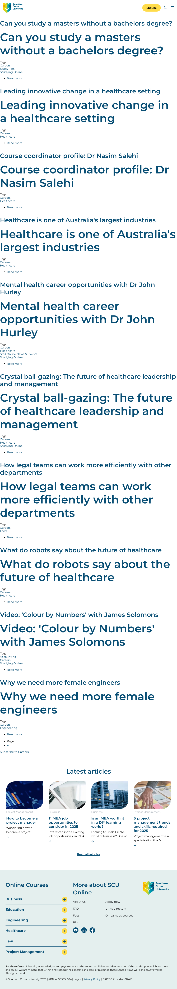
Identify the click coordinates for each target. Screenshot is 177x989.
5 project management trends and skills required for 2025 (152, 824)
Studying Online (11, 72)
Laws (3, 531)
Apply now (112, 901)
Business (54, 811)
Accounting (8, 656)
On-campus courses (119, 915)
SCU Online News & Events (18, 354)
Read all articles (88, 854)
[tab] (36, 899)
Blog (76, 922)
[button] (151, 8)
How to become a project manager (22, 820)
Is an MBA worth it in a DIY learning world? (107, 822)
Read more (14, 78)
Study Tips (7, 68)
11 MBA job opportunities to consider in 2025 (63, 822)
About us (79, 901)
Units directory (115, 908)
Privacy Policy (92, 979)
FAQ (76, 908)
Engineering (8, 728)
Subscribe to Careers (14, 752)
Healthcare (7, 136)
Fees (76, 915)
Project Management (19, 811)
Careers (5, 65)
